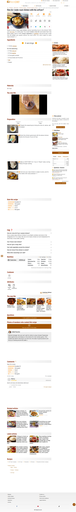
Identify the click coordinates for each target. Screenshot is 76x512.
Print (65, 146)
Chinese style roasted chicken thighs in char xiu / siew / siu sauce (40, 308)
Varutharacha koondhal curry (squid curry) (63, 139)
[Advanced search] (64, 3)
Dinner (15, 467)
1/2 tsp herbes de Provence (15, 57)
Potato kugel (60, 133)
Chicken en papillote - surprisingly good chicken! (21, 307)
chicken (15, 46)
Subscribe (60, 152)
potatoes (36, 33)
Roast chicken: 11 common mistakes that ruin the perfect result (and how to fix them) (22, 413)
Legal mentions (43, 500)
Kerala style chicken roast (11, 306)
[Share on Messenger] (36, 26)
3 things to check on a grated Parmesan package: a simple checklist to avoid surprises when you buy (17, 440)
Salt (9, 60)
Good (16, 205)
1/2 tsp (12, 53)
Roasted (26, 461)
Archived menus (59, 146)
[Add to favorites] (31, 21)
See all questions (65, 181)
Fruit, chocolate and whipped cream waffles (63, 143)
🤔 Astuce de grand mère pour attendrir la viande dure (58, 175)
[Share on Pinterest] (49, 26)
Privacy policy (42, 496)
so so (16, 207)
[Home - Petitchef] (7, 7)
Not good (17, 209)
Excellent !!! (17, 202)
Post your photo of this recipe (29, 327)
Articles (38, 5)
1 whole (12, 46)
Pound (54, 163)
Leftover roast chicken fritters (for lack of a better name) (50, 307)
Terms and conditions (44, 498)
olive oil (14, 51)
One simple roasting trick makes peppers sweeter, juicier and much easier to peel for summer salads (22, 449)
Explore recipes (11, 465)
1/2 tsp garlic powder (13, 55)
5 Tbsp (12, 51)
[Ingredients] (2, 256)
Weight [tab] (54, 156)
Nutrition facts (47, 64)
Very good (17, 204)
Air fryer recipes (12, 461)
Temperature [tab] (65, 156)
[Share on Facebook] (31, 26)
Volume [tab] (59, 156)
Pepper (10, 62)
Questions (52, 5)
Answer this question (55, 172)
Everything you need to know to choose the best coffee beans (45, 423)
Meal (12, 467)
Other (66, 5)
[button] (8, 21)
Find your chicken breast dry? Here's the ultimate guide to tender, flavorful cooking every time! (22, 424)
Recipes (25, 5)
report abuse (48, 386)
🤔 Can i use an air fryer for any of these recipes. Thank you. (59, 178)
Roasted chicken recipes (42, 461)
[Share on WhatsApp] (40, 26)
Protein (12, 470)
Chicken (33, 461)
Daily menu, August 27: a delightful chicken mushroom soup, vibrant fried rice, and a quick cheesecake (40, 450)
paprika (14, 53)
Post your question (61, 183)
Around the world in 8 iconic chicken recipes (45, 412)
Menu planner (60, 127)
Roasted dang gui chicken (30, 306)
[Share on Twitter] (45, 26)
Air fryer (20, 461)
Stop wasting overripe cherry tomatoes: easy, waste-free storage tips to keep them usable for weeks (40, 440)
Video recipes (11, 496)
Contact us (42, 494)
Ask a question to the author (30, 318)
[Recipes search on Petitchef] (61, 2)
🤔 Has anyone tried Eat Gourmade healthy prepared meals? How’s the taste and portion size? (59, 170)
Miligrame (55, 158)
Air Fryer (12, 31)
